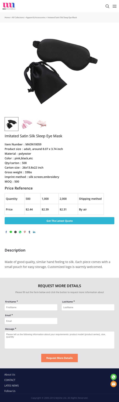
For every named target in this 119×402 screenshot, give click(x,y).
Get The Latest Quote (59, 221)
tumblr (29, 232)
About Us (9, 374)
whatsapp (20, 232)
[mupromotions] (113, 377)
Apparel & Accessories (36, 17)
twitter (15, 232)
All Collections (18, 17)
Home (7, 17)
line (10, 232)
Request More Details (59, 358)
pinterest (24, 232)
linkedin (34, 232)
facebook (6, 232)
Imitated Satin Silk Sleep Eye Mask (62, 17)
